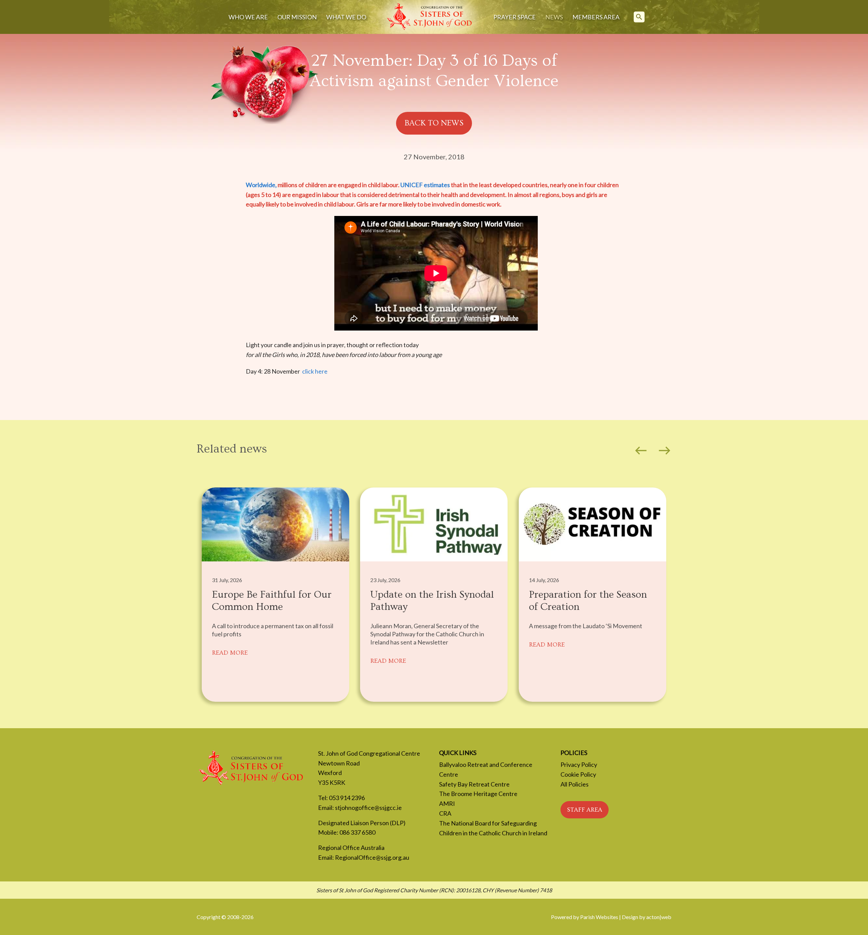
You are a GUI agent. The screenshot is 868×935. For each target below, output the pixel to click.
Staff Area (584, 809)
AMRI (447, 803)
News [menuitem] (554, 17)
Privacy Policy (578, 764)
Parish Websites (599, 917)
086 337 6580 (357, 832)
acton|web (658, 917)
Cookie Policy (578, 774)
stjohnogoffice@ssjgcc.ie (368, 807)
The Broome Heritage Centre (478, 793)
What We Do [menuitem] (346, 17)
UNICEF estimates (425, 184)
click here (315, 371)
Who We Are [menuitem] (248, 17)
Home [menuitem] (430, 17)
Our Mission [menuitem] (297, 17)
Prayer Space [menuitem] (514, 17)
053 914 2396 (347, 797)
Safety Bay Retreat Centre (474, 784)
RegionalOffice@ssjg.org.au (372, 857)
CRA (445, 813)
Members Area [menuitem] (595, 17)
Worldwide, (262, 184)
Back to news (434, 122)
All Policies (574, 784)
